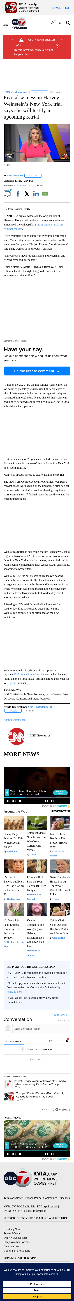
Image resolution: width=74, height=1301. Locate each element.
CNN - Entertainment (40, 707)
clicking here (14, 991)
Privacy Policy (33, 1197)
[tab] (14, 1041)
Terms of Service (13, 1197)
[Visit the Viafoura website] (62, 1109)
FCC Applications (47, 1206)
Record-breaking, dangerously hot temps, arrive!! (33, 52)
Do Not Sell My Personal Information (25, 1210)
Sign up (64, 1015)
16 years (11, 683)
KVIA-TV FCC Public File (19, 1206)
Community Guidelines (56, 1197)
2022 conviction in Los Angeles (31, 674)
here (20, 1002)
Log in (55, 1015)
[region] (37, 1063)
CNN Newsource (15, 175)
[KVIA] (23, 23)
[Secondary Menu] (8, 23)
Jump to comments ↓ (15, 719)
